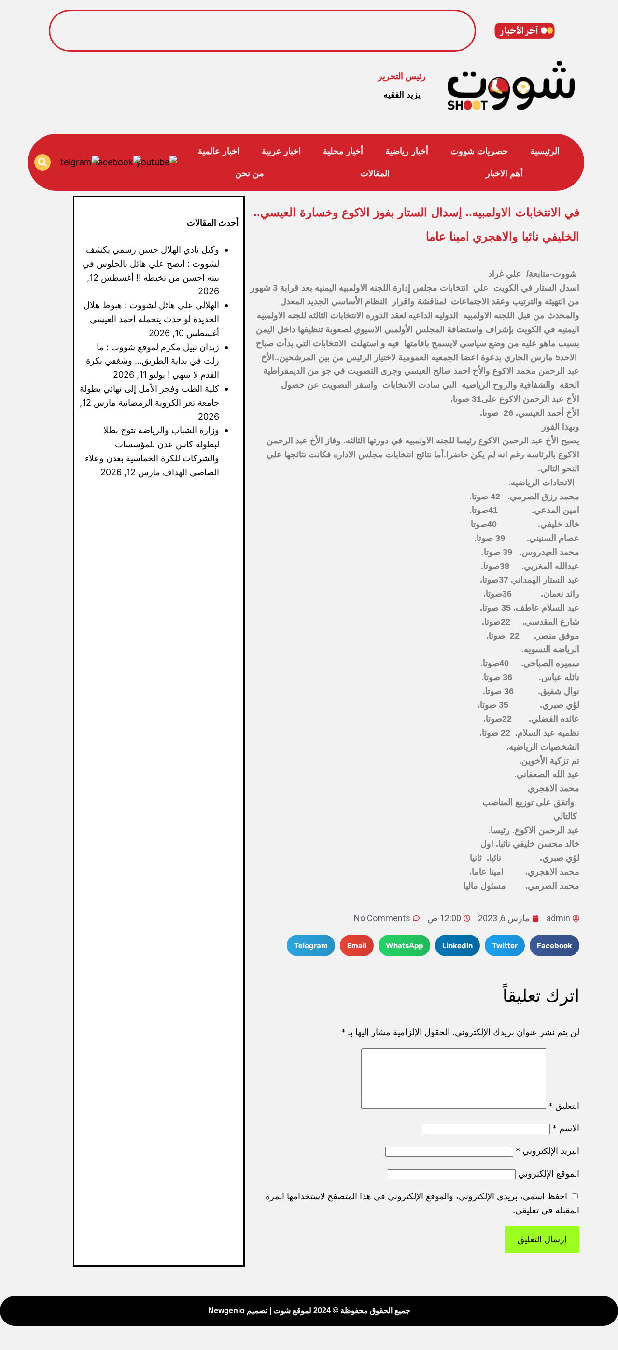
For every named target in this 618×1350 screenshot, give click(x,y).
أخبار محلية (343, 151)
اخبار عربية (281, 151)
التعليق (563, 1106)
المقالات (375, 173)
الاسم (565, 1128)
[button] (42, 162)
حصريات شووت (479, 151)
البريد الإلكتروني (547, 1151)
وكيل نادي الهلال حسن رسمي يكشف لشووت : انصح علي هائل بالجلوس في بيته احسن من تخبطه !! (290, 23)
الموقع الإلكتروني (548, 1173)
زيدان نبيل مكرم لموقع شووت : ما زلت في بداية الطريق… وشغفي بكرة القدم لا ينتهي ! (152, 361)
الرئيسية (545, 151)
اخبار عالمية (218, 151)
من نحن (249, 173)
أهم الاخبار (504, 173)
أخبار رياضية (406, 151)
